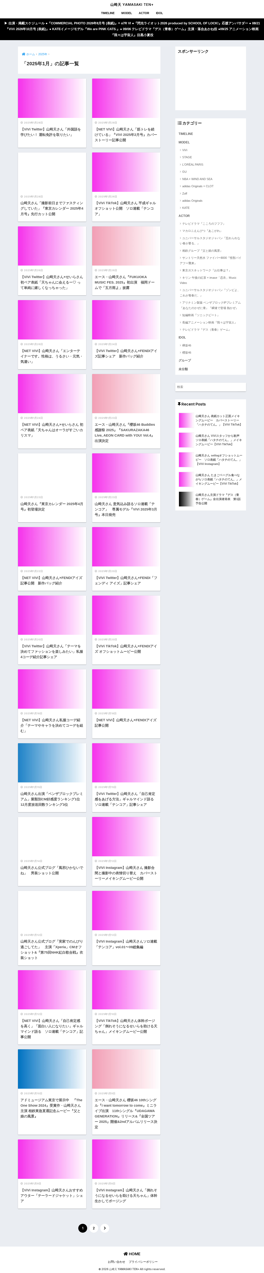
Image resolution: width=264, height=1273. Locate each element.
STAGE (187, 157)
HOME (134, 1254)
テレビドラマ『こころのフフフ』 (204, 223)
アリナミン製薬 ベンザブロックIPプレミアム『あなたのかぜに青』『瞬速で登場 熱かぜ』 (210, 305)
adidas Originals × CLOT (198, 186)
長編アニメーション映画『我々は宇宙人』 (209, 322)
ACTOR (144, 13)
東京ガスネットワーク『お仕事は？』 (207, 270)
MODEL (126, 13)
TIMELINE (108, 13)
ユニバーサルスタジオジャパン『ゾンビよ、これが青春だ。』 (210, 292)
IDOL (159, 13)
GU (184, 171)
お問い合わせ (116, 1261)
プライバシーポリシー (143, 1261)
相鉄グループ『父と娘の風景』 (202, 250)
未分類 (183, 369)
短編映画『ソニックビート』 (201, 315)
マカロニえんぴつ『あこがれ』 (202, 230)
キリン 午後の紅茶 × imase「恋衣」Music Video (208, 280)
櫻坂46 (186, 352)
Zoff (184, 193)
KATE (186, 207)
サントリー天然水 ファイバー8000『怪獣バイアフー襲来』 (210, 260)
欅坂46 (186, 345)
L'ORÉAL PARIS (192, 164)
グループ (185, 360)
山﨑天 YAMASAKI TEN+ (132, 5)
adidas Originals (192, 200)
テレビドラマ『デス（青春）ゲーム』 (207, 329)
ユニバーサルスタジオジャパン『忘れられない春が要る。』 (210, 240)
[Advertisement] (210, 83)
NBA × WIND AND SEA (197, 179)
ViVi (184, 150)
